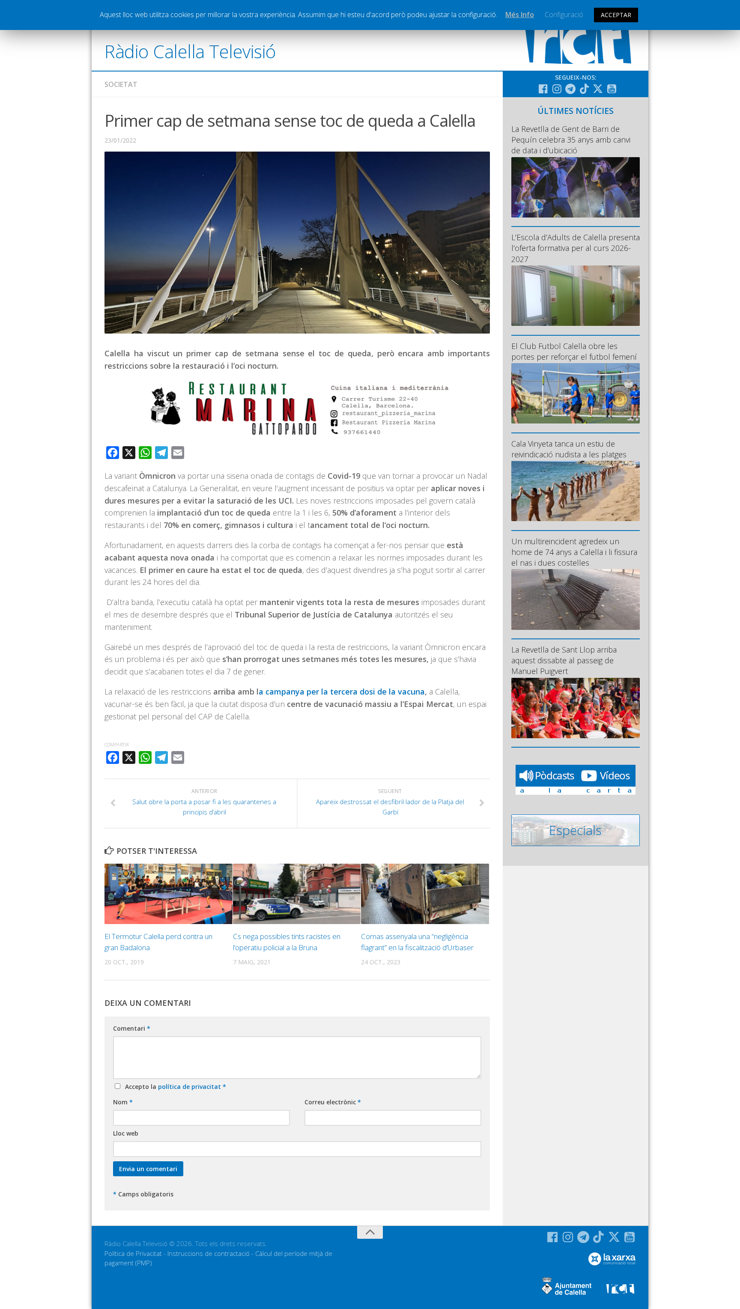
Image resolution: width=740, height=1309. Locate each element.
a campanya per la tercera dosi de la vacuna (342, 691)
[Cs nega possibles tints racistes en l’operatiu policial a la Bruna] (297, 894)
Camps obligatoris (143, 1194)
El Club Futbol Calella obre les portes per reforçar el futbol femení (574, 351)
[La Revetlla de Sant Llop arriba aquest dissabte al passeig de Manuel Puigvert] (575, 708)
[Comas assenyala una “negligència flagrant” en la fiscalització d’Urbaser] (425, 894)
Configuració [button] (564, 14)
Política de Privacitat (133, 1253)
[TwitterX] (598, 88)
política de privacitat (190, 1086)
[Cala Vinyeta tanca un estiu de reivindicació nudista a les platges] (575, 491)
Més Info (519, 14)
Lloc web (125, 1133)
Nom (123, 1102)
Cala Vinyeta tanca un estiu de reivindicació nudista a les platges (569, 448)
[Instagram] (557, 88)
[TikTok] (584, 88)
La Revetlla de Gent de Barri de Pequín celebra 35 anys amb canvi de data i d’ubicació (570, 139)
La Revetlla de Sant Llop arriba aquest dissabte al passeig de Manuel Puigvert (564, 660)
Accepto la (174, 1086)
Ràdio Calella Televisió (190, 51)
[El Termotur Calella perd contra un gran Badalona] (168, 894)
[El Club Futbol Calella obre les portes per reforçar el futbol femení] (575, 393)
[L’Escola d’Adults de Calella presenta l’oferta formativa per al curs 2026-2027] (575, 295)
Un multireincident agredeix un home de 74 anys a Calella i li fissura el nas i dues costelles (574, 552)
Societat (120, 84)
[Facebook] (543, 88)
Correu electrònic (332, 1102)
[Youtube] (611, 88)
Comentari (131, 1028)
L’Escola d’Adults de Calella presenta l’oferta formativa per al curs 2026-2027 (575, 248)
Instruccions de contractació (208, 1253)
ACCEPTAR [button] (616, 15)
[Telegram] (570, 88)
